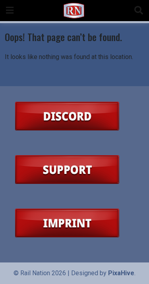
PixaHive (121, 273)
